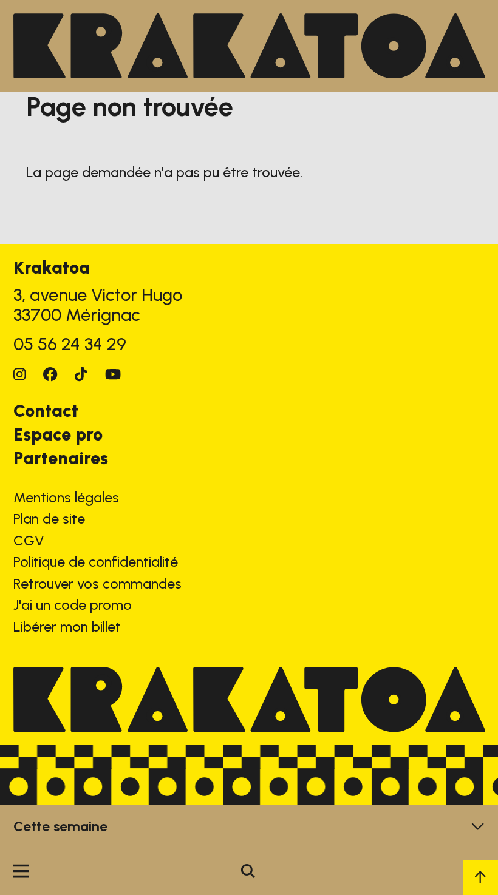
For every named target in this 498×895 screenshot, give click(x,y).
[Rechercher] (248, 871)
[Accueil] (249, 46)
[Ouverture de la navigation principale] (21, 872)
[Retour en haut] (480, 877)
